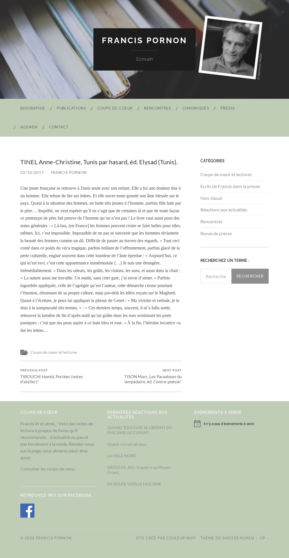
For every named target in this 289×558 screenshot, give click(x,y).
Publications (71, 108)
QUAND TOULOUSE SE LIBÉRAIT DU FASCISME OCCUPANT (139, 430)
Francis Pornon (144, 40)
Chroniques (195, 108)
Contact (59, 127)
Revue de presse (216, 233)
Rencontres (157, 108)
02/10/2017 (32, 172)
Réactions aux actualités (223, 209)
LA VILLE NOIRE (121, 455)
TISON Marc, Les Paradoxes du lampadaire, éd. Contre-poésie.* (153, 376)
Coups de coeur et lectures (53, 352)
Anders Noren (238, 538)
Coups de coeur (115, 108)
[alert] (231, 423)
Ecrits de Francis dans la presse (230, 186)
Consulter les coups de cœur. (48, 468)
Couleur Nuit (181, 538)
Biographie (32, 108)
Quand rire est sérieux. (127, 444)
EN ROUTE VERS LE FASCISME (134, 484)
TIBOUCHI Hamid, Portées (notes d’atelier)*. (51, 376)
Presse (227, 108)
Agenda (29, 127)
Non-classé (211, 198)
